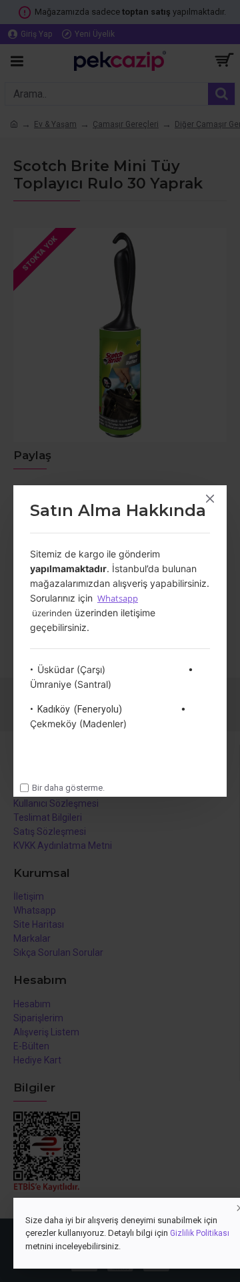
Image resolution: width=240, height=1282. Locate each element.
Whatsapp (117, 598)
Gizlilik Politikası (199, 1233)
